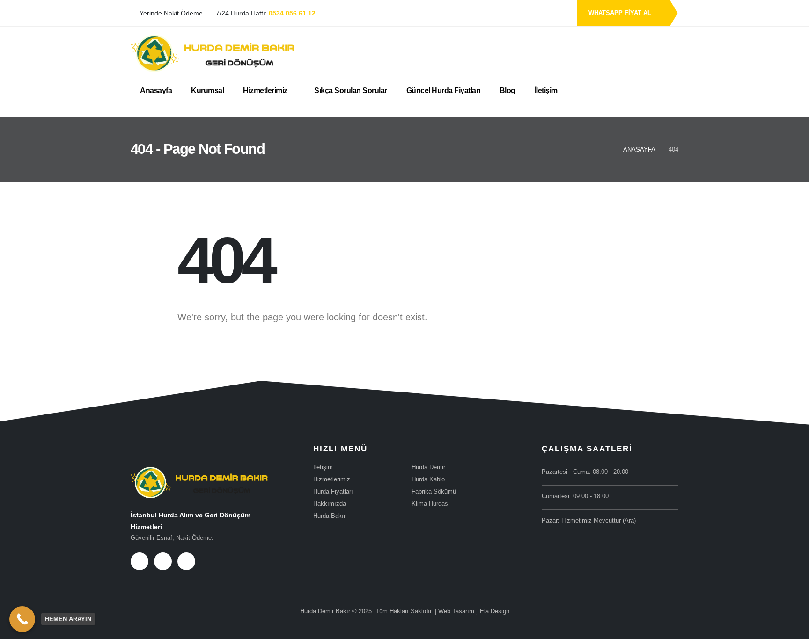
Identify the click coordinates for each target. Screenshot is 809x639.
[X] (163, 561)
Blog (507, 90)
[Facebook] (139, 561)
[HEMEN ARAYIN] (22, 619)
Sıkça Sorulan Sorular (350, 90)
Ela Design (494, 611)
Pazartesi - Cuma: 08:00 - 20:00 (585, 472)
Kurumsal (207, 90)
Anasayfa (156, 90)
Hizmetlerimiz (265, 90)
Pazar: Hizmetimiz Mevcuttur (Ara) (589, 520)
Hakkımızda (329, 504)
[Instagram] (186, 561)
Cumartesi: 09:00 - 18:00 (575, 496)
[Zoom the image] (199, 473)
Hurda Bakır (329, 516)
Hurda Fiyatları (333, 491)
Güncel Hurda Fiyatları (443, 90)
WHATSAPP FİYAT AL (620, 12)
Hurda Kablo (428, 479)
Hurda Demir (428, 467)
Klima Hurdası (431, 504)
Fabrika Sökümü (434, 491)
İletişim (546, 90)
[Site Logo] (212, 53)
